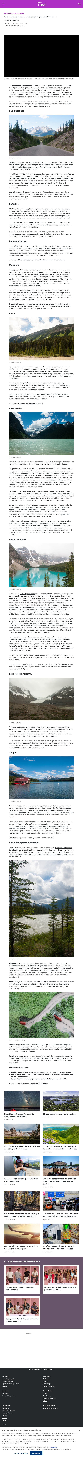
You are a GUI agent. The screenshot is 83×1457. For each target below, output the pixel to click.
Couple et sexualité (49, 1398)
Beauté (4, 1418)
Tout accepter (36, 1453)
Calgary (21, 165)
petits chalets (66, 648)
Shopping (5, 1408)
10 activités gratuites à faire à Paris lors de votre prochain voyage (22, 1147)
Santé (45, 1393)
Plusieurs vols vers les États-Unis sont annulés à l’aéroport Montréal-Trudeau (60, 1215)
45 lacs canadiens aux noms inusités (59, 1114)
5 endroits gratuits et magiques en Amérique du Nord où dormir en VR (39, 1079)
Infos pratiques (7, 1413)
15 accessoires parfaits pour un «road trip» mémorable (21, 1180)
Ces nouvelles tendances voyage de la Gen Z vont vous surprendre (21, 1247)
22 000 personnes (27, 594)
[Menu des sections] (4, 4)
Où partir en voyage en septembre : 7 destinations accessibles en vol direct (60, 1147)
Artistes (4, 1386)
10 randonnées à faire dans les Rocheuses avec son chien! (41, 260)
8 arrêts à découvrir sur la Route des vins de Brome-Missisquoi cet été (59, 1247)
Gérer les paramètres (21, 1453)
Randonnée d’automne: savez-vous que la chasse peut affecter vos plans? (21, 1215)
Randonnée (39, 371)
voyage (58, 727)
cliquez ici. (53, 1447)
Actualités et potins (8, 1379)
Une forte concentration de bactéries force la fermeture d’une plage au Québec (59, 1181)
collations (32, 510)
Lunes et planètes (48, 1386)
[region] (41, 1442)
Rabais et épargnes (8, 1410)
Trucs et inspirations (9, 1396)
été (16, 246)
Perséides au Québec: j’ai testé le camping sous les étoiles (19, 1115)
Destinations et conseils (14, 13)
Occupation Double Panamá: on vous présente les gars (22, 1320)
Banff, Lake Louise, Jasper (44, 274)
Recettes (5, 1393)
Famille (45, 1401)
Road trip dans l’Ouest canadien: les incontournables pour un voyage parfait (41, 1072)
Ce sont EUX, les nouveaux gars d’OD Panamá (20, 1288)
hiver (17, 299)
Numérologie (47, 1384)
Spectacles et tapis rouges (11, 1384)
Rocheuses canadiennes (22, 86)
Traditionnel (46, 1379)
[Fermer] (80, 1430)
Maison (4, 1415)
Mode (4, 1420)
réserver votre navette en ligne (50, 480)
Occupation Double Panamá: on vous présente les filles (60, 1288)
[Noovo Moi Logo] (41, 4)
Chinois (45, 1381)
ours (32, 222)
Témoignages (47, 1396)
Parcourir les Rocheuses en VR (30, 403)
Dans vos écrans (7, 1381)
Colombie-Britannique (63, 848)
